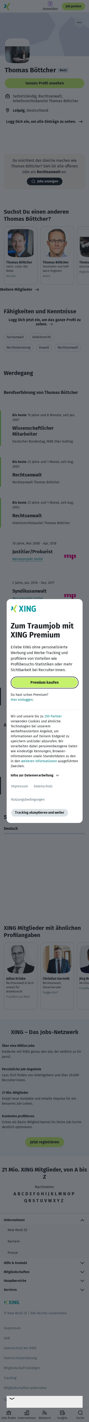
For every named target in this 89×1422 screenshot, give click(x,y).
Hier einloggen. (22, 700)
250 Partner (53, 716)
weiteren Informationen (39, 761)
